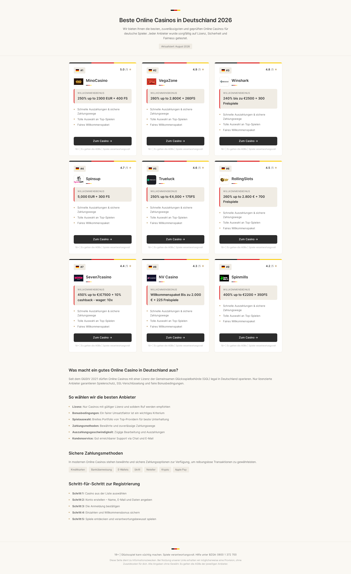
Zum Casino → (102, 141)
